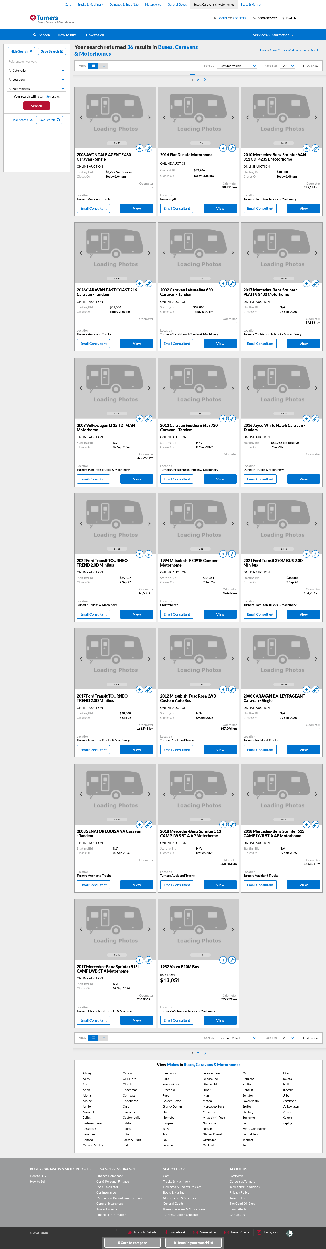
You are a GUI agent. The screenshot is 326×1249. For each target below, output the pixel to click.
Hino (166, 1112)
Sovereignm (251, 1101)
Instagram (271, 1232)
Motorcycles (153, 4)
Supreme (249, 1117)
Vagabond (289, 1101)
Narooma (209, 1123)
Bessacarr (89, 1128)
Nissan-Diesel (212, 1134)
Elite (126, 1134)
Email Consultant (93, 208)
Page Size (270, 65)
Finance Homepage (109, 1176)
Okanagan (209, 1139)
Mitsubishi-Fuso (214, 1117)
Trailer (287, 1084)
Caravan (128, 1073)
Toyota (287, 1079)
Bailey (87, 1117)
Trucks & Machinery (90, 4)
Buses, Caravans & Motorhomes (213, 4)
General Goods (177, 4)
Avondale (89, 1112)
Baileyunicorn (92, 1123)
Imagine (168, 1123)
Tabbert (248, 1139)
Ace (85, 1084)
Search (44, 35)
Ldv (165, 1139)
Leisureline (210, 1079)
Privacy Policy (239, 1192)
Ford (166, 1079)
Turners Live (238, 1198)
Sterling (248, 1112)
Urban (287, 1095)
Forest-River (171, 1084)
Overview (236, 1176)
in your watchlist (193, 1243)
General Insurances (109, 1203)
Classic (127, 1084)
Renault (248, 1090)
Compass (129, 1095)
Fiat (125, 1145)
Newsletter (208, 1232)
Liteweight (210, 1084)
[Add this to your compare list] (148, 148)
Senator (248, 1095)
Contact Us (237, 1214)
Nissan (207, 1128)
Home (262, 50)
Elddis (127, 1123)
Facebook (178, 1232)
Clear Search (20, 120)
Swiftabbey (250, 1134)
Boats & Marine (251, 4)
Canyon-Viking (93, 1145)
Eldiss (127, 1128)
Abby (86, 1079)
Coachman (130, 1090)
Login (222, 18)
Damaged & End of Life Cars (182, 1187)
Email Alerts (238, 1209)
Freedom (169, 1090)
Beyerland (90, 1134)
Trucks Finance (106, 1209)
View (137, 208)
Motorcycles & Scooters (179, 1198)
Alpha (87, 1095)
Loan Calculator (107, 1187)
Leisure (168, 1145)
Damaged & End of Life (124, 4)
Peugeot (248, 1079)
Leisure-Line (211, 1073)
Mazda (207, 1101)
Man (206, 1095)
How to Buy (67, 35)
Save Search (50, 51)
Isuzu (166, 1128)
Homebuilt (170, 1117)
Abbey (87, 1073)
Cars (68, 4)
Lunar (207, 1090)
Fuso (166, 1095)
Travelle (288, 1090)
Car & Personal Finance (112, 1181)
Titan (286, 1073)
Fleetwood (170, 1073)
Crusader (129, 1112)
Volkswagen (291, 1106)
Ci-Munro (129, 1079)
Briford (88, 1139)
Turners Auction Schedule (180, 1214)
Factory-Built (132, 1139)
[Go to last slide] (81, 117)
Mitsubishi (210, 1112)
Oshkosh (209, 1145)
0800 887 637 (267, 18)
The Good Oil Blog (242, 1203)
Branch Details (145, 1232)
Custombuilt (131, 1117)
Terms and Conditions (245, 1187)
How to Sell (95, 35)
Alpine (87, 1101)
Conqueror (130, 1101)
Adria (86, 1090)
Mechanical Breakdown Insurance (119, 1198)
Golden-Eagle (172, 1101)
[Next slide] (149, 117)
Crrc (126, 1106)
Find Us (291, 18)
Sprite (247, 1106)
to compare (132, 1243)
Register (239, 18)
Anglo (87, 1106)
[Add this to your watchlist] (139, 148)
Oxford (248, 1073)
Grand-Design (172, 1106)
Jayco (166, 1134)
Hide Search (19, 51)
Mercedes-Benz (213, 1106)
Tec (245, 1145)
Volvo (287, 1112)
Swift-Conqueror (254, 1128)
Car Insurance (106, 1192)
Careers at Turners (242, 1181)
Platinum (249, 1084)
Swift (246, 1123)
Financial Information (111, 1214)
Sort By (209, 65)
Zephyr (288, 1123)
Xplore (287, 1117)
